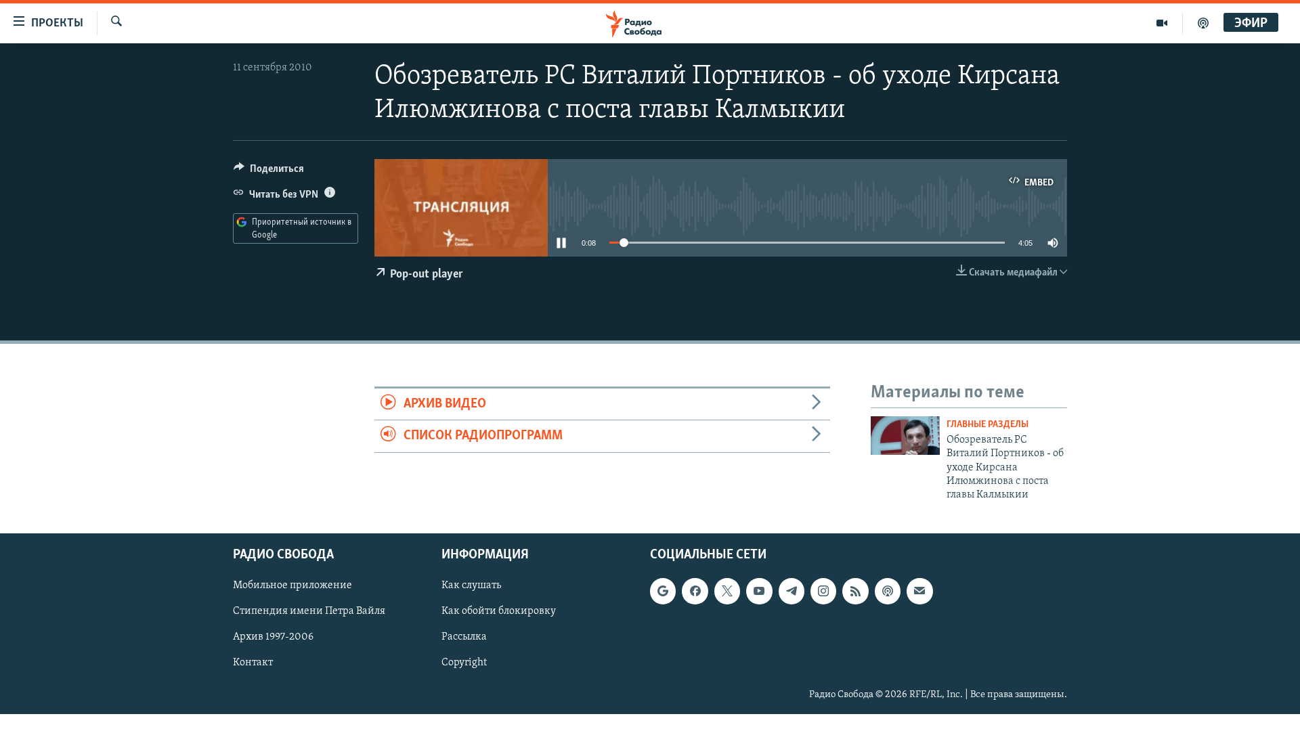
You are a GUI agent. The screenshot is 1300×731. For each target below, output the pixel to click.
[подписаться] (919, 591)
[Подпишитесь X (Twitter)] (727, 591)
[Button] (269, 172)
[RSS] (855, 591)
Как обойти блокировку (498, 611)
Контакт (253, 662)
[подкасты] (1203, 23)
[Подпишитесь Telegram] (791, 591)
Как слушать (471, 585)
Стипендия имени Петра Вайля (309, 611)
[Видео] (1162, 23)
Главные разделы (987, 425)
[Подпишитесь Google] (663, 591)
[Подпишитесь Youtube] (759, 591)
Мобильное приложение (292, 585)
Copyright (464, 662)
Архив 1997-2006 (273, 637)
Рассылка (464, 637)
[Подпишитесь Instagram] (823, 591)
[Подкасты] (888, 591)
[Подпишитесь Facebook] (695, 591)
